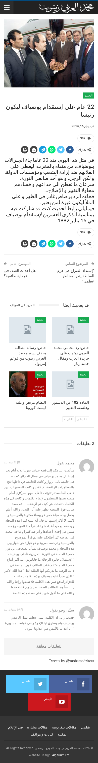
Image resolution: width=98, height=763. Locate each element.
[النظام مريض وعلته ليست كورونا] (27, 384)
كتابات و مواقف (42, 734)
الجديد (88, 95)
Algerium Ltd (61, 755)
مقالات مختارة (37, 727)
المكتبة (63, 734)
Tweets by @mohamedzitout (71, 661)
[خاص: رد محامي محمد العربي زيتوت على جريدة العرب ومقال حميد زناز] (70, 330)
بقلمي (85, 727)
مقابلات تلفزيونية (64, 727)
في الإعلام (15, 727)
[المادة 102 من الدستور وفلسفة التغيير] (70, 384)
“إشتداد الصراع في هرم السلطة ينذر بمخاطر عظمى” (75, 275)
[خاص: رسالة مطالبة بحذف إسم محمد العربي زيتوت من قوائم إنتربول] (27, 330)
